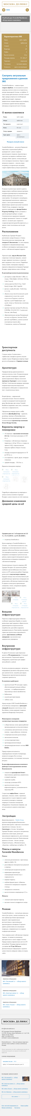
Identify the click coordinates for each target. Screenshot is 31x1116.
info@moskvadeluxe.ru (8, 1028)
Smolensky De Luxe (7, 1061)
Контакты (17, 1108)
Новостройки (24, 1105)
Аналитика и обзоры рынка (9, 979)
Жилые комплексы (7, 1108)
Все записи (15, 1096)
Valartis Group (19, 820)
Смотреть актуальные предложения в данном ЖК (15, 78)
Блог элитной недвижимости (10, 1105)
